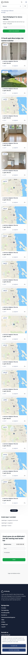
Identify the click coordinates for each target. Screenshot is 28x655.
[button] (4, 78)
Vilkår (2, 619)
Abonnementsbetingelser (8, 617)
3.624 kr (5, 126)
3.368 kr (5, 399)
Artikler (3, 622)
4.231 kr (5, 318)
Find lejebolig (5, 610)
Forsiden (3, 608)
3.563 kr (5, 44)
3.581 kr (5, 290)
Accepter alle (14, 645)
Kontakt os (4, 615)
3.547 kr (5, 181)
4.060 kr (5, 481)
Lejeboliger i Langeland (7, 523)
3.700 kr (5, 454)
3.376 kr (5, 99)
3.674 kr (5, 208)
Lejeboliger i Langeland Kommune (9, 520)
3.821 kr (5, 154)
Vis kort (14, 510)
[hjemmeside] (5, 591)
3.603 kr (5, 345)
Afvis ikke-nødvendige (14, 650)
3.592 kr (5, 263)
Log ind (3, 626)
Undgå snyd (4, 624)
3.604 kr (5, 372)
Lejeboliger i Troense (6, 525)
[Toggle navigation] (26, 2)
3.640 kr (5, 236)
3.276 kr (5, 72)
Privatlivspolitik (5, 612)
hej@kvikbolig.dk (5, 635)
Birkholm (5, 6)
